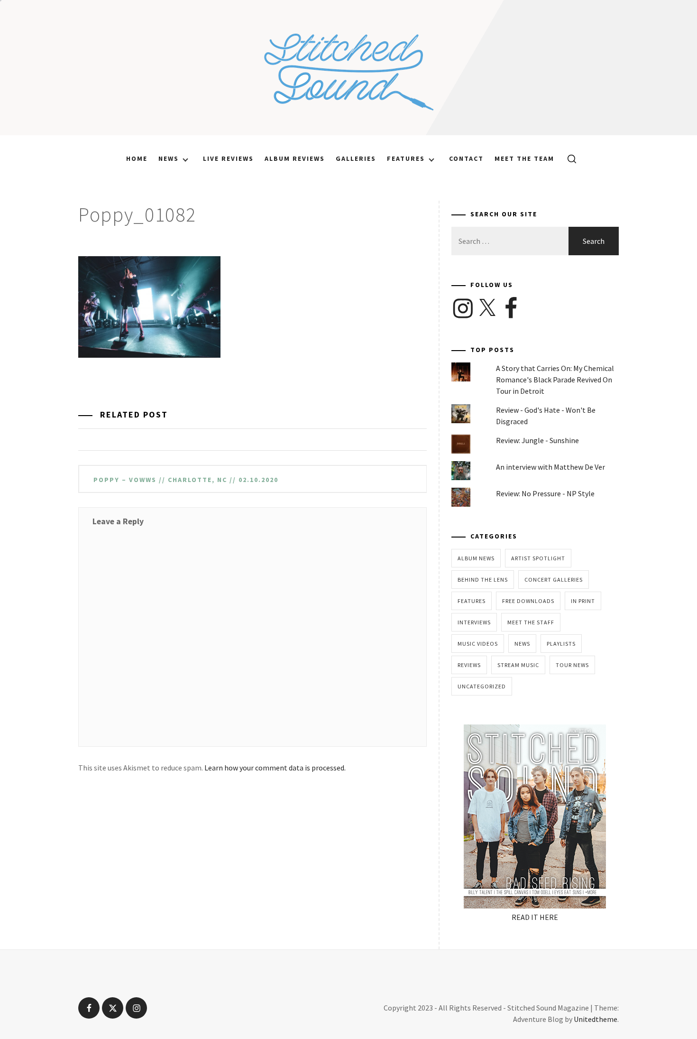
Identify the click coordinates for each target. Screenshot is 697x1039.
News (168, 158)
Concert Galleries (553, 579)
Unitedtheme (595, 1019)
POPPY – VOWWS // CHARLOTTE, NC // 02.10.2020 (185, 479)
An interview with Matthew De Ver (550, 467)
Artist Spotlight (538, 558)
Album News (476, 558)
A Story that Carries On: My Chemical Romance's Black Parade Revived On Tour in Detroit (555, 379)
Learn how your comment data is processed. (275, 767)
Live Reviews (228, 158)
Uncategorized (482, 686)
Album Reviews (295, 158)
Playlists (561, 643)
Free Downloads (528, 600)
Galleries (356, 158)
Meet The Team (524, 158)
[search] (568, 158)
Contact (466, 158)
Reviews (469, 664)
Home (136, 158)
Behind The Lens (483, 579)
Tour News (572, 664)
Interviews (474, 622)
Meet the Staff (530, 622)
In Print (583, 600)
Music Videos (478, 643)
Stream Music (518, 664)
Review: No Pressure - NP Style (545, 493)
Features (406, 158)
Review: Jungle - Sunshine (537, 440)
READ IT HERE (535, 917)
